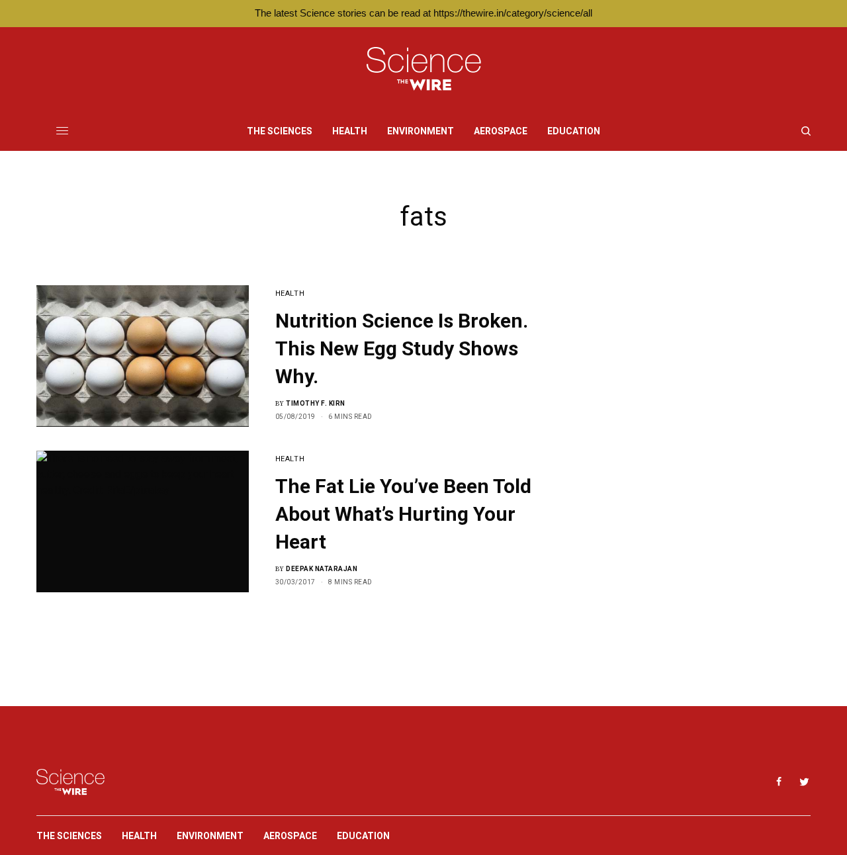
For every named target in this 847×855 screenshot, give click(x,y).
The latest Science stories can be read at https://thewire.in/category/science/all (423, 13)
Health (289, 293)
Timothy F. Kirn (315, 403)
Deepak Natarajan (321, 568)
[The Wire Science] (424, 69)
